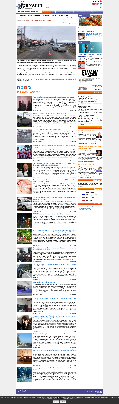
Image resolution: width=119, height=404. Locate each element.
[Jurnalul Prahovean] (93, 1)
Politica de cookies (41, 390)
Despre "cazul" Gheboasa (86, 130)
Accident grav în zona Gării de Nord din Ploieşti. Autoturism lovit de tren (54, 368)
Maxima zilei (97, 180)
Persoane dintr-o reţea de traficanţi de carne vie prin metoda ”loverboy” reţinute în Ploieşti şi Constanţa (54, 317)
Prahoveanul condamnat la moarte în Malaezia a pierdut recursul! (54, 97)
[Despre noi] (95, 1)
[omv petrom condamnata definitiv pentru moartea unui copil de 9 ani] (24, 363)
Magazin (76, 12)
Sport (53, 12)
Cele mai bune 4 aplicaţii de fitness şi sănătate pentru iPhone (90, 55)
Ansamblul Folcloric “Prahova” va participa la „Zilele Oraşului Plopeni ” (54, 146)
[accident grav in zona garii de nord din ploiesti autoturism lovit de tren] (24, 381)
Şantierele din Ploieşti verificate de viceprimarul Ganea (50, 334)
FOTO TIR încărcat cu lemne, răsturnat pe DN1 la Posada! (51, 214)
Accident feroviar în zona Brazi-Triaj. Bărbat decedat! (50, 113)
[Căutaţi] (100, 8)
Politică (64, 12)
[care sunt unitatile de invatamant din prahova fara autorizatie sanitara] (24, 311)
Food (90, 12)
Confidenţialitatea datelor (63, 390)
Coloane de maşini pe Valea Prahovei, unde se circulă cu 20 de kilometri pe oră (54, 265)
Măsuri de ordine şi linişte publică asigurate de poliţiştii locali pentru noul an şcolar (54, 198)
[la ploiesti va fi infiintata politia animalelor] (24, 142)
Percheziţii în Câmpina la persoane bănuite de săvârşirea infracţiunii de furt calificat (54, 248)
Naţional (70, 12)
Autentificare (99, 392)
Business (58, 12)
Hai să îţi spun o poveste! (86, 164)
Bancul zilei (98, 92)
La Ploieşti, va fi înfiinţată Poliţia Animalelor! (47, 129)
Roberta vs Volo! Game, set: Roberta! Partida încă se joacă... (90, 147)
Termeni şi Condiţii (51, 390)
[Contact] (98, 1)
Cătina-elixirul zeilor (84, 28)
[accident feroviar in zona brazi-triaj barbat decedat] (24, 126)
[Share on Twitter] (98, 5)
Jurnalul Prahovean (71, 17)
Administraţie (47, 12)
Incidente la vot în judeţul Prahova (44, 282)
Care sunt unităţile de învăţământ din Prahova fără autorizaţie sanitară (54, 299)
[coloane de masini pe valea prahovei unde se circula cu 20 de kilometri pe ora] (24, 277)
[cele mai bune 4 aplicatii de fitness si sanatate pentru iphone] (90, 53)
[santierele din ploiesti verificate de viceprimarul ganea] (24, 347)
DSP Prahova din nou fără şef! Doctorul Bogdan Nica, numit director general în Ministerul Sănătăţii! (54, 164)
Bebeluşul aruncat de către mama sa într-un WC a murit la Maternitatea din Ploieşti (54, 180)
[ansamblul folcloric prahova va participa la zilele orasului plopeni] (24, 159)
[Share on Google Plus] (95, 5)
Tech (94, 12)
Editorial (99, 127)
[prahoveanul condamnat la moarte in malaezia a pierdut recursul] (24, 110)
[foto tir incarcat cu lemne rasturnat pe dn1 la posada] (24, 227)
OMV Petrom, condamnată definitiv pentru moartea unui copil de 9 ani (54, 351)
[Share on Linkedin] (101, 5)
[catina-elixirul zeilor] (90, 26)
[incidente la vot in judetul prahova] (24, 295)
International (84, 12)
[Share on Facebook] (93, 5)
